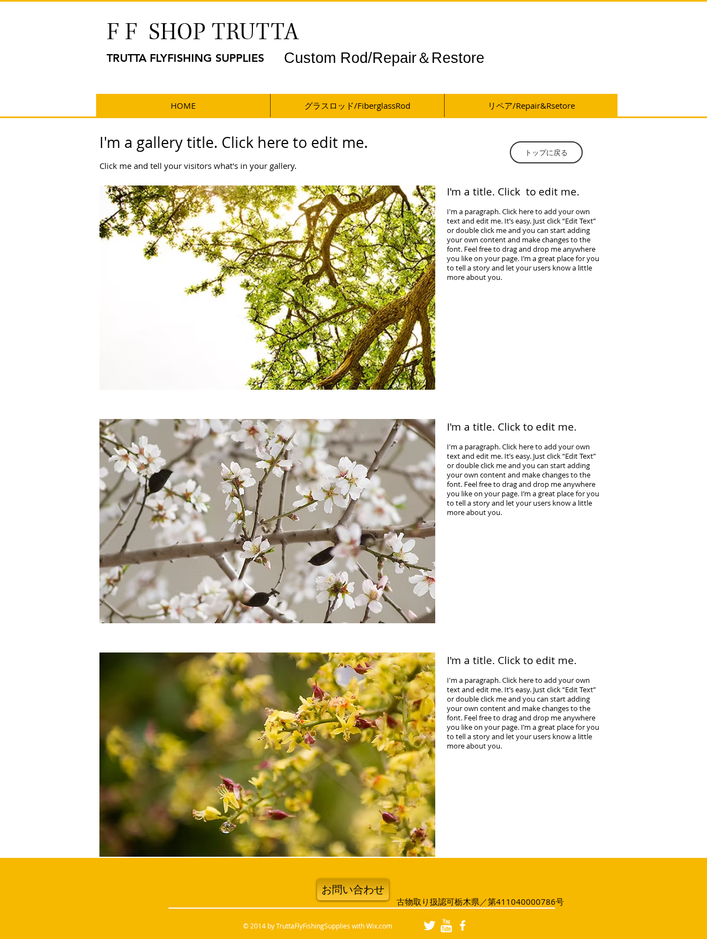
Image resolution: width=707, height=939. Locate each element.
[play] (412, 380)
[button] (546, 152)
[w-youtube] (446, 925)
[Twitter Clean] (429, 925)
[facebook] (462, 925)
